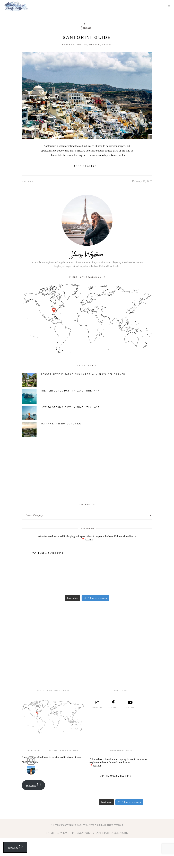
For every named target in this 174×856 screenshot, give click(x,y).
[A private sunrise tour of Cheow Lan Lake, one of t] (70, 567)
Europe (82, 45)
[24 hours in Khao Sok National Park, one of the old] (103, 567)
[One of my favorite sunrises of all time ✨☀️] (70, 585)
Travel (107, 45)
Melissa (27, 181)
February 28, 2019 (142, 181)
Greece (86, 27)
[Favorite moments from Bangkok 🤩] (103, 585)
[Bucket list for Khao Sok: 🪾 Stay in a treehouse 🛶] (136, 567)
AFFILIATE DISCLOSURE (112, 832)
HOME (50, 832)
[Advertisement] (87, 467)
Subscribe (31, 785)
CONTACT (63, 832)
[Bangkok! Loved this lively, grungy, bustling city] (136, 585)
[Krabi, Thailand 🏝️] (38, 567)
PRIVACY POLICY (83, 832)
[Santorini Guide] (87, 95)
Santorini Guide (87, 37)
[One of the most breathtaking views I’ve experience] (38, 585)
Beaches (68, 45)
